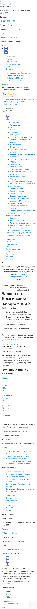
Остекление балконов (15, 122)
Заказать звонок (14, 80)
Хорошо (18, 279)
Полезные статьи (13, 64)
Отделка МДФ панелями (19, 201)
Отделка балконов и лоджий (17, 456)
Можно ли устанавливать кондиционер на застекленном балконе (18, 479)
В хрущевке (14, 162)
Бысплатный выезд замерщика (14, 431)
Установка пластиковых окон (18, 235)
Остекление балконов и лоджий (19, 451)
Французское (15, 135)
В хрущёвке (14, 179)
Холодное (14, 130)
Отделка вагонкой (17, 194)
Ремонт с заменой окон (19, 225)
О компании (10, 57)
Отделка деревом (17, 203)
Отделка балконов (13, 186)
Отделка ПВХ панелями (19, 198)
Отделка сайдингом (18, 213)
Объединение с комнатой (20, 230)
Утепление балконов (14, 167)
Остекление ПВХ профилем (21, 137)
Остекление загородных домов (18, 233)
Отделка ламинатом (18, 196)
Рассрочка (10, 254)
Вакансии (9, 256)
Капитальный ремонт (18, 228)
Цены (8, 247)
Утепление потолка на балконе (22, 184)
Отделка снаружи (17, 191)
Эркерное (14, 132)
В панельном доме (17, 176)
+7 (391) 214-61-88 (7, 21)
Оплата (8, 67)
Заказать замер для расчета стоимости (18, 99)
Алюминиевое (15, 145)
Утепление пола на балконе (21, 181)
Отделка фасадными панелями (22, 211)
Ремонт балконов (13, 216)
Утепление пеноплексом (19, 169)
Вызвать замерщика (10, 344)
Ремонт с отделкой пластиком (22, 223)
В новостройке (16, 164)
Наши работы (11, 62)
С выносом (14, 147)
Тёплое (12, 127)
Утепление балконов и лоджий (18, 454)
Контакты (9, 69)
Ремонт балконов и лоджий (17, 459)
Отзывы (9, 59)
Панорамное (15, 125)
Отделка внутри (16, 189)
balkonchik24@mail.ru (8, 37)
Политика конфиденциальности (16, 581)
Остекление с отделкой (19, 159)
